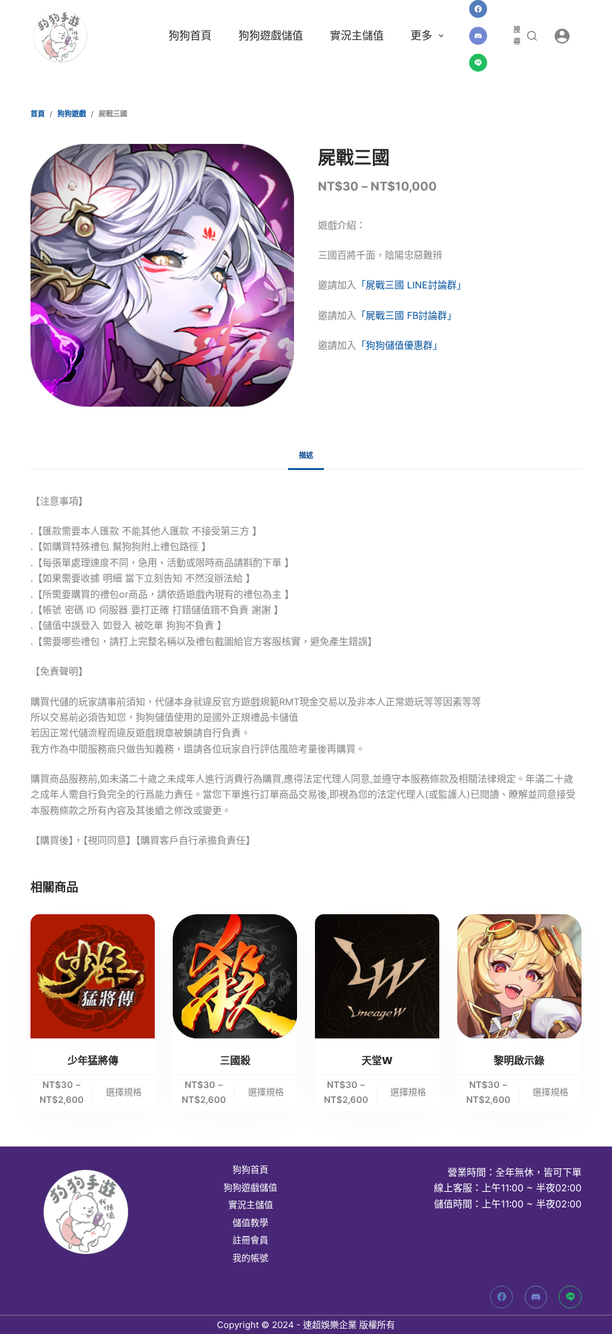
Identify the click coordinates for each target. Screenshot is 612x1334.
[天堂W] (377, 976)
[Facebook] (478, 9)
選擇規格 (124, 1092)
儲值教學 (250, 1223)
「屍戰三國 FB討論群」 (406, 315)
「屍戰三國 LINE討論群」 (411, 285)
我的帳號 (250, 1258)
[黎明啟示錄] (519, 976)
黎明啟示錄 (519, 1060)
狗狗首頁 (190, 35)
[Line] (478, 63)
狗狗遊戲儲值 (270, 35)
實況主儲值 (357, 35)
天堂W (377, 1060)
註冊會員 (250, 1240)
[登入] (562, 36)
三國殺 (235, 1060)
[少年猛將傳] (92, 976)
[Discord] (478, 36)
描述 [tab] (306, 455)
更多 (421, 35)
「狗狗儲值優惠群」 (399, 345)
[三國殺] (235, 976)
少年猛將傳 (93, 1060)
